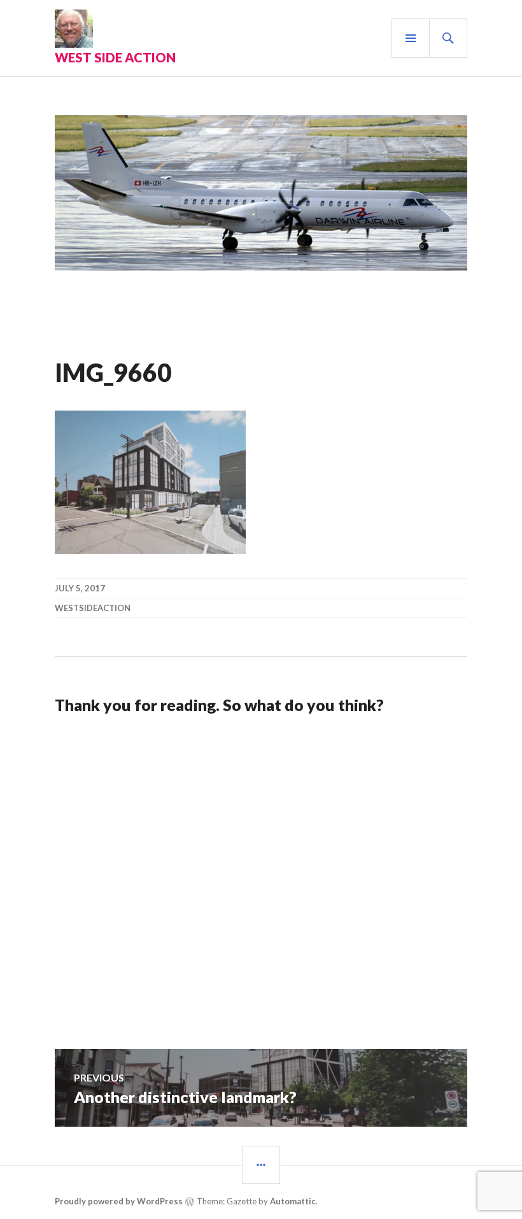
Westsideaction (92, 608)
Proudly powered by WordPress (119, 1201)
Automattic (293, 1201)
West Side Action (115, 57)
